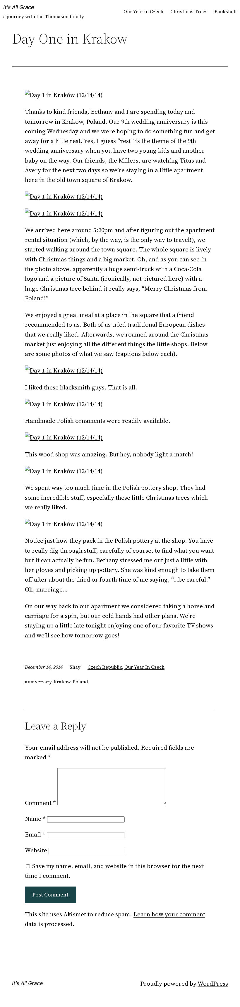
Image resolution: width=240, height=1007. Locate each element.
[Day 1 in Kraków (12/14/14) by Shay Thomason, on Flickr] (64, 95)
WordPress (213, 983)
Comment (40, 803)
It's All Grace (18, 7)
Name (35, 818)
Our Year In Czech (144, 667)
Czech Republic (105, 667)
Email (35, 834)
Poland (80, 681)
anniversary (38, 681)
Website (36, 850)
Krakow (62, 681)
